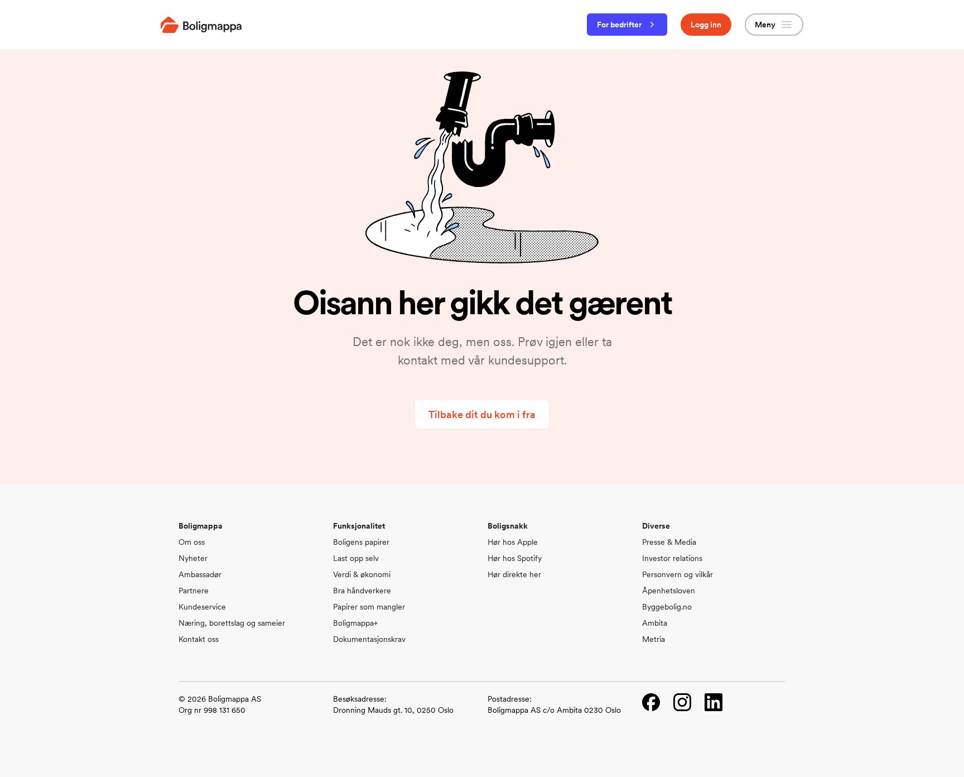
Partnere (194, 590)
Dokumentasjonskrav (369, 639)
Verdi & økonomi (362, 574)
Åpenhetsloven (668, 590)
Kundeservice (202, 606)
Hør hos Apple (513, 542)
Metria (653, 639)
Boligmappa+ (355, 622)
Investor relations (672, 558)
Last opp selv (356, 558)
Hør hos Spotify (515, 558)
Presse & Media (669, 542)
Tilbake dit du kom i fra (482, 414)
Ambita (654, 622)
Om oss (192, 542)
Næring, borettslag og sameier (232, 622)
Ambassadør (200, 574)
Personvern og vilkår (677, 574)
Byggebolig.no (667, 606)
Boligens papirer (361, 542)
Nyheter (193, 558)
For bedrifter (619, 24)
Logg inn (706, 24)
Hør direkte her (514, 574)
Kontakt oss (199, 639)
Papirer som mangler (369, 606)
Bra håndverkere (362, 590)
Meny (765, 24)
